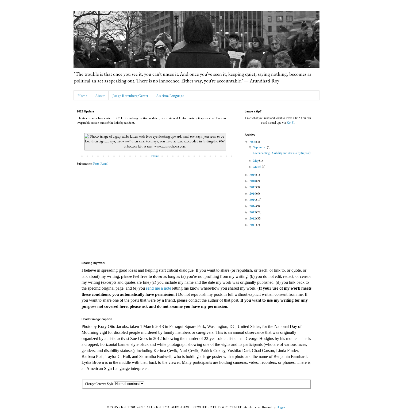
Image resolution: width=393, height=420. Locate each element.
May (256, 160)
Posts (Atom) (101, 163)
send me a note (158, 288)
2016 (252, 193)
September (260, 147)
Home (82, 95)
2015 (252, 200)
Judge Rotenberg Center (130, 95)
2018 (252, 181)
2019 (252, 175)
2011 (252, 225)
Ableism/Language (170, 95)
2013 (252, 212)
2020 (252, 142)
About (100, 95)
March (257, 167)
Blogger (280, 407)
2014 (252, 206)
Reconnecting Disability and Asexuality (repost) (282, 153)
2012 (252, 218)
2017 (252, 187)
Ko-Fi (290, 122)
